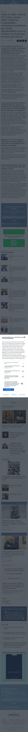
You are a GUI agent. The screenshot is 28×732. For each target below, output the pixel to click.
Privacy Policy (22, 394)
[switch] (22, 366)
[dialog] (14, 366)
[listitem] (14, 363)
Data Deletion (6, 394)
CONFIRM (8, 389)
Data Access (14, 394)
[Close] (25, 337)
